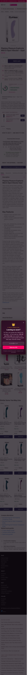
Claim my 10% (13, 347)
